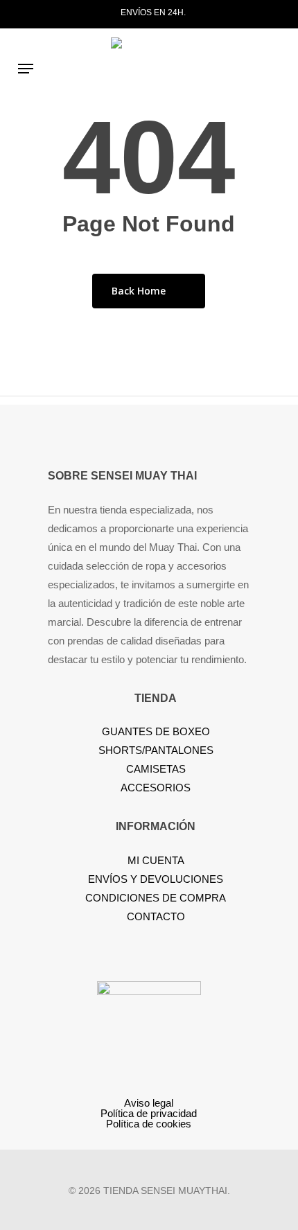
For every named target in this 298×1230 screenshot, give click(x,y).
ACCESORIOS (156, 787)
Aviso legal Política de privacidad (148, 1108)
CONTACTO (156, 916)
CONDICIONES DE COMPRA (155, 898)
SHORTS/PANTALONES (155, 750)
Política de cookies (148, 1124)
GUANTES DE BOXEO (156, 731)
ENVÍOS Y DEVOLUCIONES (155, 879)
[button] (25, 69)
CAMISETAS (156, 769)
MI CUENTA (156, 860)
